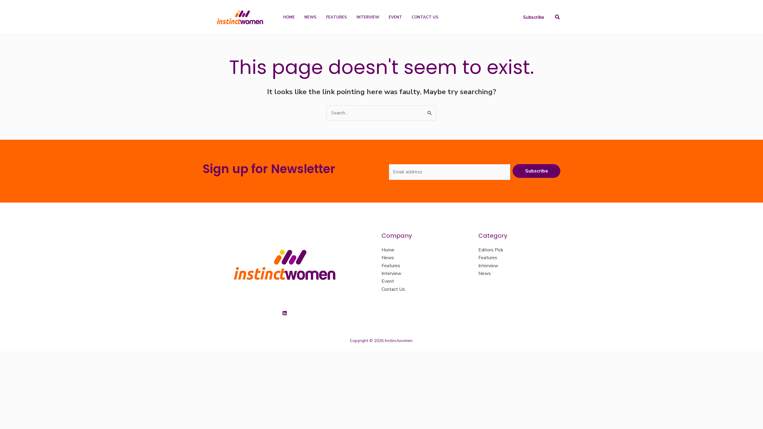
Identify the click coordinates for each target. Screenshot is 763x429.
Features (391, 265)
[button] (533, 17)
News (388, 257)
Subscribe (536, 171)
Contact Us (393, 289)
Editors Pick (490, 250)
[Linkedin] (284, 313)
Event (388, 281)
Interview (391, 273)
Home (388, 250)
